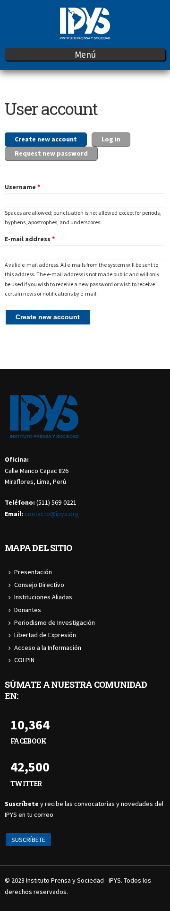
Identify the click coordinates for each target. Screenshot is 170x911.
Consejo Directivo (39, 584)
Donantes (27, 609)
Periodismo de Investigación (54, 622)
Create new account (51, 139)
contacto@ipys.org (52, 513)
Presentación (33, 572)
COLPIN (24, 660)
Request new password (51, 153)
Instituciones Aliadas (43, 597)
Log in (111, 139)
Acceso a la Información (47, 647)
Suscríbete (28, 839)
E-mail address (30, 239)
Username (22, 187)
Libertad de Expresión (45, 635)
